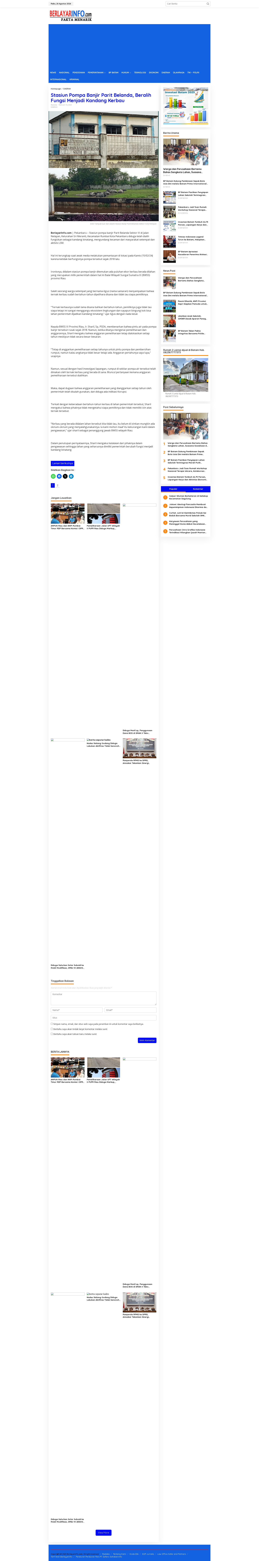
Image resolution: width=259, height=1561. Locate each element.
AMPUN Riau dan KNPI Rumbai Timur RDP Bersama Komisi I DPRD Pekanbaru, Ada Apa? (67, 527)
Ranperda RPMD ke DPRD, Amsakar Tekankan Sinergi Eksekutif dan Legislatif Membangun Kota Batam (136, 761)
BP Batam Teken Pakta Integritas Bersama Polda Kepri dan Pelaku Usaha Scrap (191, 332)
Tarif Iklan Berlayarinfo (61, 1556)
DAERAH (54, 107)
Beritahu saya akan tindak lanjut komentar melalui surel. (80, 1029)
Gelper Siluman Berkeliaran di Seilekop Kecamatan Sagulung (188, 497)
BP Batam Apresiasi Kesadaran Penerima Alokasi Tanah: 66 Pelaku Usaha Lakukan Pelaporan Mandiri (192, 253)
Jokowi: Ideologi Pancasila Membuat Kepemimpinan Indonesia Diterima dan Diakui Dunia (188, 505)
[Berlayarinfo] (71, 15)
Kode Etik (134, 1554)
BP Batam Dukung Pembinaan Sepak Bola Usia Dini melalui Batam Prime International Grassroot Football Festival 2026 (185, 182)
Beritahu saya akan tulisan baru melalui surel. (75, 1034)
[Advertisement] (129, 47)
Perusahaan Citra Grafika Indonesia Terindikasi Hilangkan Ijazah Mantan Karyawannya (187, 531)
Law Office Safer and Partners (171, 1554)
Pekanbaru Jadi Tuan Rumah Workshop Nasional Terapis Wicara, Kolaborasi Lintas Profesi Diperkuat (192, 208)
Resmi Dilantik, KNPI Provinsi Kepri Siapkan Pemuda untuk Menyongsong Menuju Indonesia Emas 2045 (192, 302)
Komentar (198, 489)
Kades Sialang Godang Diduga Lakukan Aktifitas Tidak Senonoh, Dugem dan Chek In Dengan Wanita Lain (103, 744)
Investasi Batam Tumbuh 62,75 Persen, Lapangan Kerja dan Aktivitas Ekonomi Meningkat (193, 223)
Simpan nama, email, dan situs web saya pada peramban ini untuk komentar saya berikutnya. (98, 1024)
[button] (207, 3)
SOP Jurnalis (148, 1554)
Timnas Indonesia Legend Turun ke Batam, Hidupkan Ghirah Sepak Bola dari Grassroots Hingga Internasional (191, 238)
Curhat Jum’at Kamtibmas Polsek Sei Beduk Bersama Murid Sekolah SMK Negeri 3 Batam (187, 514)
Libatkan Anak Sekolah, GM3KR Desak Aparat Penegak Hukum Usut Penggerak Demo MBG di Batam (193, 317)
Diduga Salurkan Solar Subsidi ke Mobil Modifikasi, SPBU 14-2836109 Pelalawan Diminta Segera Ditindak (67, 966)
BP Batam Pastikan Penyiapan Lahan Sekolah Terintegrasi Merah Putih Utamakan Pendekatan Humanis (193, 193)
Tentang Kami (119, 1554)
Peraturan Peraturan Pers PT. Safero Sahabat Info (99, 1556)
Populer (173, 489)
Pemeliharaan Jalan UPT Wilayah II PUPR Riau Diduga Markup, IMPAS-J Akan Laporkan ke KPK (103, 527)
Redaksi (106, 1554)
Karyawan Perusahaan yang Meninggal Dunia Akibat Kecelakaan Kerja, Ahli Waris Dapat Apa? (187, 522)
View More (103, 1532)
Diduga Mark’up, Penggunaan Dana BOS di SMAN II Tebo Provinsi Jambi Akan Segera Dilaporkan (137, 731)
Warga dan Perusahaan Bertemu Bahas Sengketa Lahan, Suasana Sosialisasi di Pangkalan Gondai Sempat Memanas (182, 171)
